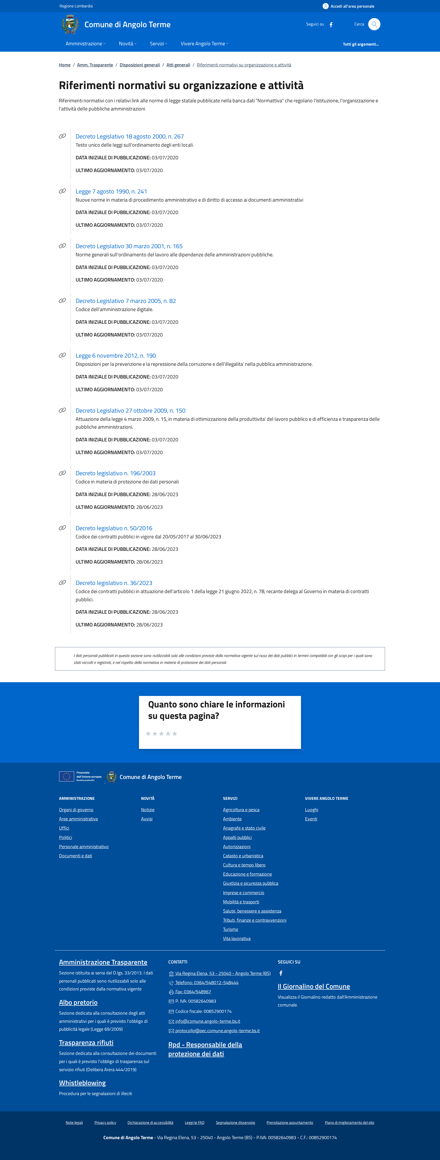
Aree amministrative (78, 818)
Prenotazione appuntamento (290, 1122)
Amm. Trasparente (95, 64)
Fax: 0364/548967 (192, 991)
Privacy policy (105, 1122)
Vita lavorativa (237, 938)
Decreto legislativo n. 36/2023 (117, 582)
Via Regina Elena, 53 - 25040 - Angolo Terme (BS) (222, 973)
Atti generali (178, 64)
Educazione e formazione (247, 874)
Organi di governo (76, 809)
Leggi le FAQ (194, 1122)
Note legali (74, 1122)
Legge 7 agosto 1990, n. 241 (114, 191)
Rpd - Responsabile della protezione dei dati (205, 1049)
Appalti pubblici (237, 837)
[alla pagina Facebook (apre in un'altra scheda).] (329, 24)
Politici (65, 837)
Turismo (230, 929)
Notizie (148, 809)
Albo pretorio (78, 1002)
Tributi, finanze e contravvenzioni (254, 920)
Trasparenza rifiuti (86, 1042)
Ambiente (232, 818)
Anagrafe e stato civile (244, 827)
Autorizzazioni (237, 846)
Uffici (64, 827)
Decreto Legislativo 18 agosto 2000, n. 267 (133, 136)
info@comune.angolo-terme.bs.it (207, 1021)
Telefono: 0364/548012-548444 (206, 982)
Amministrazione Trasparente (103, 962)
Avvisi (147, 818)
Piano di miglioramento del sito (349, 1122)
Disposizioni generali (140, 64)
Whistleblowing (82, 1082)
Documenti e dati (75, 855)
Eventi (311, 818)
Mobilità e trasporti (241, 901)
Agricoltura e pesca (241, 809)
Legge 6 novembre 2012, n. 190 (119, 355)
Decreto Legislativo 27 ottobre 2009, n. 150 (133, 410)
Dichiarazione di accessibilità (150, 1122)
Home (65, 64)
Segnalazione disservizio (235, 1122)
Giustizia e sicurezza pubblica (250, 883)
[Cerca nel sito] (374, 24)
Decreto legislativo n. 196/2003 (119, 473)
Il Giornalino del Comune (314, 986)
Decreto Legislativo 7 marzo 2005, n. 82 (129, 300)
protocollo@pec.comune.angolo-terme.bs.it (217, 1030)
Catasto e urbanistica (243, 855)
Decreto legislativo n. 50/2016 (117, 528)
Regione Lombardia (76, 6)
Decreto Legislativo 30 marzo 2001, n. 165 (132, 245)
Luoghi (311, 809)
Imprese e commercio (243, 892)
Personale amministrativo (84, 846)
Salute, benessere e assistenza (252, 910)
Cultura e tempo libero (244, 864)
